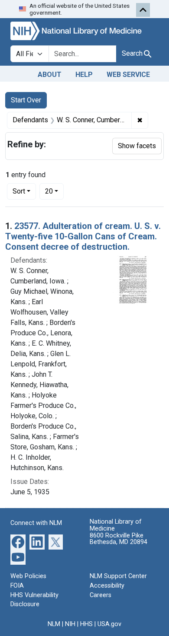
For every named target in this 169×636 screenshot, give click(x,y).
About (50, 74)
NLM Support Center (118, 576)
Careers (100, 595)
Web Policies (28, 576)
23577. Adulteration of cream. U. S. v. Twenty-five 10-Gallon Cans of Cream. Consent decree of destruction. (83, 236)
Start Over (26, 100)
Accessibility (107, 585)
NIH (70, 624)
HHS (86, 624)
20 (54, 191)
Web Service (128, 74)
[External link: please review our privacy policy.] (18, 541)
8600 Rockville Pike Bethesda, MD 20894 (118, 539)
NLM (54, 624)
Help (84, 74)
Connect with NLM (36, 523)
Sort (19, 191)
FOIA (17, 585)
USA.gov (109, 624)
